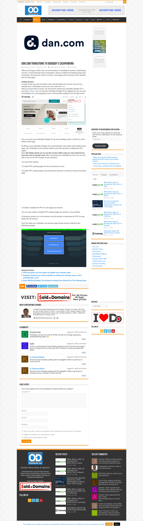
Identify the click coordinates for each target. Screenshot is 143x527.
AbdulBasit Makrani (99, 254)
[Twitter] (108, 2)
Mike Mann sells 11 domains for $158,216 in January (113, 223)
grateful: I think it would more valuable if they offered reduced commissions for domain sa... (110, 489)
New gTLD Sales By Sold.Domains (106, 164)
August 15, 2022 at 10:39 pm (76, 343)
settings (31, 91)
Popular (104, 175)
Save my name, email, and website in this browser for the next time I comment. (52, 431)
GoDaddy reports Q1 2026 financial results (112, 232)
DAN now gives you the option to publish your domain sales (47, 272)
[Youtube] (112, 2)
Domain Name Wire (99, 259)
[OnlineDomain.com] (33, 9)
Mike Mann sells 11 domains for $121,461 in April (113, 184)
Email (24, 417)
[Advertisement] (53, 191)
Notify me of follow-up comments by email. (39, 434)
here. (63, 86)
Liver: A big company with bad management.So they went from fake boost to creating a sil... (110, 482)
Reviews (116, 19)
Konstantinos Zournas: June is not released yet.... (110, 467)
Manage (52, 19)
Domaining (96, 256)
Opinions (28, 19)
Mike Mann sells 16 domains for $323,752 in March (113, 193)
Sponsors (65, 2)
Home (20, 19)
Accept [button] (109, 524)
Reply (83, 339)
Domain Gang (97, 249)
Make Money (62, 19)
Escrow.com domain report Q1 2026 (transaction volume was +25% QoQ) (113, 204)
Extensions (79, 19)
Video (100, 19)
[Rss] (106, 2)
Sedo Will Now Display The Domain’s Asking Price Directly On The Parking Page (54, 280)
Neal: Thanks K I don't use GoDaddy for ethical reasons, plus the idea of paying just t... (109, 513)
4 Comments (73, 67)
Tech (108, 19)
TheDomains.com (99, 261)
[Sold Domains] (53, 297)
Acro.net (95, 247)
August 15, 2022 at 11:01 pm (76, 357)
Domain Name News (55, 67)
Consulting (47, 2)
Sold (71, 19)
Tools (92, 19)
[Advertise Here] (86, 10)
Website (24, 424)
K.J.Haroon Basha (37, 357)
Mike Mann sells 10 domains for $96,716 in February (112, 214)
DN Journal (96, 251)
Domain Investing (98, 263)
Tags (95, 179)
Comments (113, 175)
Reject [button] (117, 524)
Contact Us (82, 2)
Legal (86, 19)
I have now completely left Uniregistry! (107, 166)
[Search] (124, 1)
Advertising (73, 2)
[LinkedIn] (110, 2)
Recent (95, 175)
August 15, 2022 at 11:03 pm (76, 368)
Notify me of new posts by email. (35, 437)
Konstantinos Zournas (28, 67)
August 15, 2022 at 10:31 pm (76, 332)
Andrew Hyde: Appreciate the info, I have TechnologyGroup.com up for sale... (109, 497)
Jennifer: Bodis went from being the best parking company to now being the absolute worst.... (110, 461)
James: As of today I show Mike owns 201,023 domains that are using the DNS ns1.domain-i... (110, 505)
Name (24, 411)
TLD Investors (97, 266)
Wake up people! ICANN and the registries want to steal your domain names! (105, 159)
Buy (44, 19)
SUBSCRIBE (100, 146)
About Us (39, 2)
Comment (25, 392)
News (36, 19)
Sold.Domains (57, 2)
